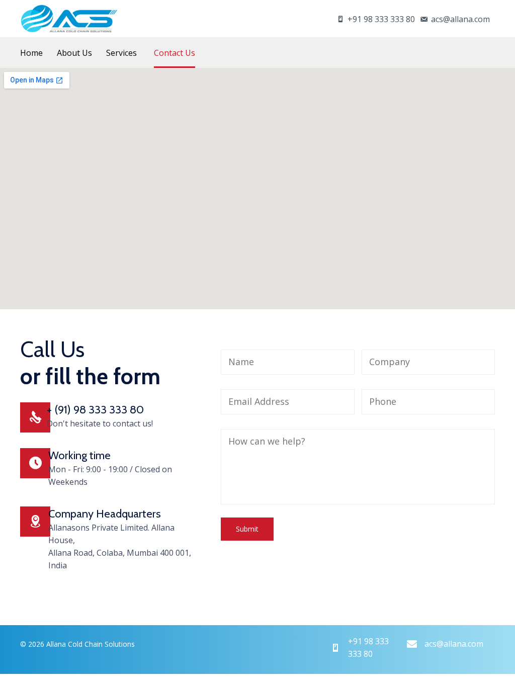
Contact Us (174, 52)
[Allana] (69, 18)
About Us (74, 52)
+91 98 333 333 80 (381, 19)
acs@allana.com (460, 19)
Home (31, 52)
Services (121, 52)
